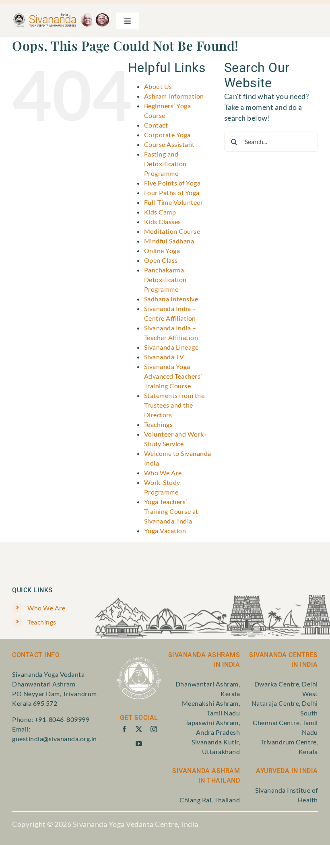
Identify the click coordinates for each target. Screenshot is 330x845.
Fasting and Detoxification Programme (165, 163)
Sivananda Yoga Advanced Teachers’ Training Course (173, 376)
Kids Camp (160, 212)
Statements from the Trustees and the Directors (174, 405)
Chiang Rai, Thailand (209, 800)
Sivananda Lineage (171, 347)
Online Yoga (162, 250)
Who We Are (163, 472)
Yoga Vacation (165, 530)
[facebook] (124, 729)
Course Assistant (169, 144)
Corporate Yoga (167, 134)
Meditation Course (172, 231)
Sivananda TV (164, 357)
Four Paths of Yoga (172, 192)
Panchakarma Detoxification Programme (165, 279)
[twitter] (139, 729)
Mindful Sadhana (169, 241)
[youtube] (139, 743)
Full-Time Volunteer (173, 202)
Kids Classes (162, 221)
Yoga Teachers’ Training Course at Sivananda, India (171, 511)
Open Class (161, 260)
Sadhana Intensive (171, 299)
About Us (158, 86)
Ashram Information (174, 96)
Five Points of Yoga (172, 183)
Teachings (158, 424)
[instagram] (154, 729)
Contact (156, 125)
